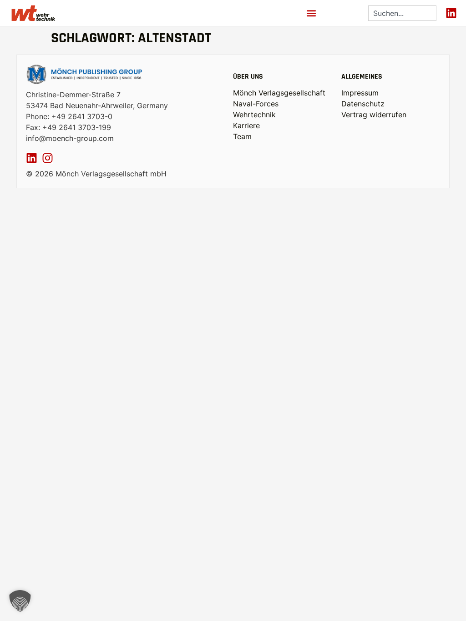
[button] (311, 12)
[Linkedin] (451, 13)
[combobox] (402, 13)
